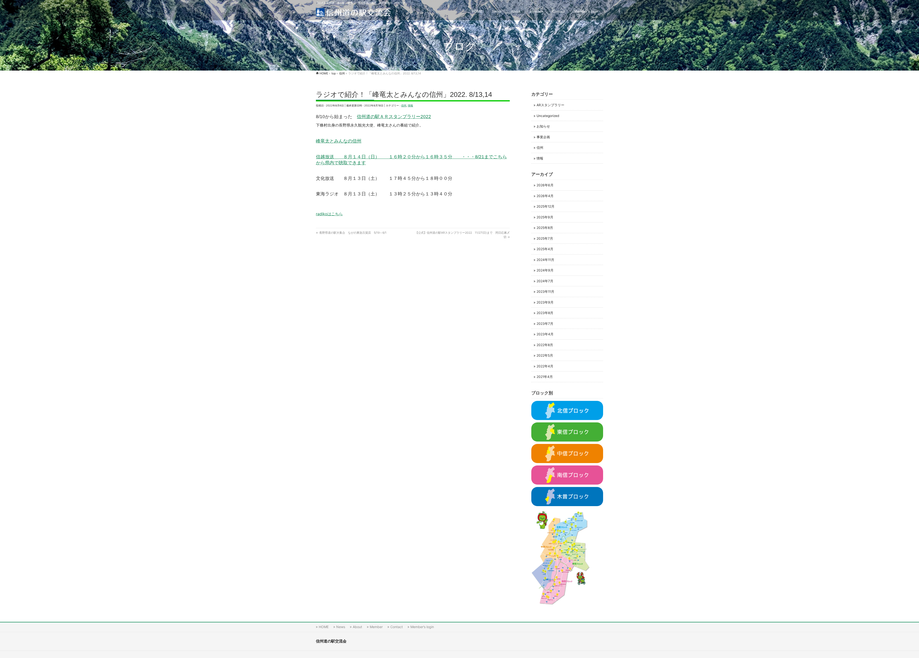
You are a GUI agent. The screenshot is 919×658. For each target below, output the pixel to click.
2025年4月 (545, 249)
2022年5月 (545, 355)
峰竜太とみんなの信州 (338, 141)
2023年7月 (545, 324)
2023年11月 (545, 291)
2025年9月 (545, 217)
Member (376, 627)
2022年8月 (545, 345)
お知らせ (543, 126)
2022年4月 (545, 366)
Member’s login (422, 627)
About (357, 627)
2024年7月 (545, 281)
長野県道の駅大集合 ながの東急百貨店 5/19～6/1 (351, 232)
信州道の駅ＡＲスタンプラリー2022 (394, 116)
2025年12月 (546, 206)
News (340, 627)
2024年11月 (545, 260)
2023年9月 (545, 302)
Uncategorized (548, 116)
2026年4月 (545, 196)
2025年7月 (545, 238)
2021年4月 (545, 377)
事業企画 (543, 137)
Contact (396, 627)
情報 (410, 105)
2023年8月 (545, 313)
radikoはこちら (329, 213)
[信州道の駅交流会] (353, 11)
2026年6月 (545, 185)
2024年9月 (545, 270)
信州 (403, 105)
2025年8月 (545, 228)
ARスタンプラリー (550, 105)
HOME (324, 627)
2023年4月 (545, 334)
